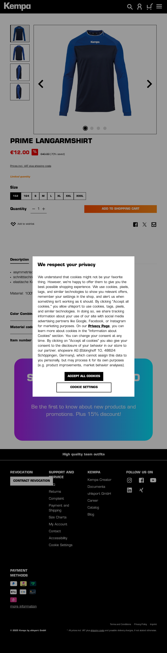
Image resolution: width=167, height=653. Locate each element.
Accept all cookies (84, 376)
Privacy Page (99, 326)
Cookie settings (84, 387)
